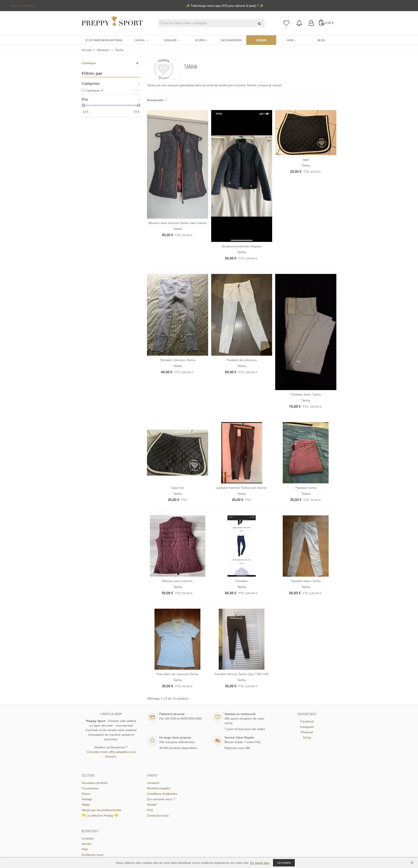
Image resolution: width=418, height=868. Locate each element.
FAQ (150, 810)
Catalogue (89, 63)
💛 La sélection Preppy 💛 (100, 815)
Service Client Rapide (239, 737)
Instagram (307, 727)
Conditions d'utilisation (162, 793)
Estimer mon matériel (106, 40)
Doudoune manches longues (241, 246)
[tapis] (305, 132)
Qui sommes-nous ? (161, 799)
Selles (86, 804)
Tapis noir (177, 487)
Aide (290, 40)
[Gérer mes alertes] (299, 23)
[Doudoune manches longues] (241, 176)
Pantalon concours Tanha (177, 360)
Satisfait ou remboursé (240, 714)
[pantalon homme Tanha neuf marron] (241, 452)
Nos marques (231, 40)
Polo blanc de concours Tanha (177, 674)
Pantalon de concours (242, 360)
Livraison (153, 783)
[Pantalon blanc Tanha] (305, 332)
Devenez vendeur (23, 5)
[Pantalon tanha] (305, 452)
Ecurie (200, 40)
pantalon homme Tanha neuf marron (241, 487)
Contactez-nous (158, 815)
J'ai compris (284, 862)
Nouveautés (155, 100)
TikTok (307, 737)
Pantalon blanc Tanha (306, 394)
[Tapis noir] (177, 452)
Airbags (87, 799)
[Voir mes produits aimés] (286, 23)
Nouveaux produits (95, 783)
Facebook (307, 721)
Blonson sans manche (177, 581)
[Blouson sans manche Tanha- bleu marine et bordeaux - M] (177, 164)
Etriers (86, 793)
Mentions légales (158, 788)
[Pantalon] (241, 546)
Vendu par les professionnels (101, 810)
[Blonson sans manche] (177, 546)
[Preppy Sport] (112, 23)
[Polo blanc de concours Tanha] (177, 639)
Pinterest (307, 732)
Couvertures (90, 788)
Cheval (140, 40)
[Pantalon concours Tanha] (177, 314)
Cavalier (170, 40)
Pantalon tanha (305, 487)
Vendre (261, 40)
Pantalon (242, 581)
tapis (306, 159)
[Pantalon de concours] (241, 314)
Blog (321, 40)
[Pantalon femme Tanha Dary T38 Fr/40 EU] (241, 639)
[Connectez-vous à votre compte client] (311, 23)
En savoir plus (260, 863)
